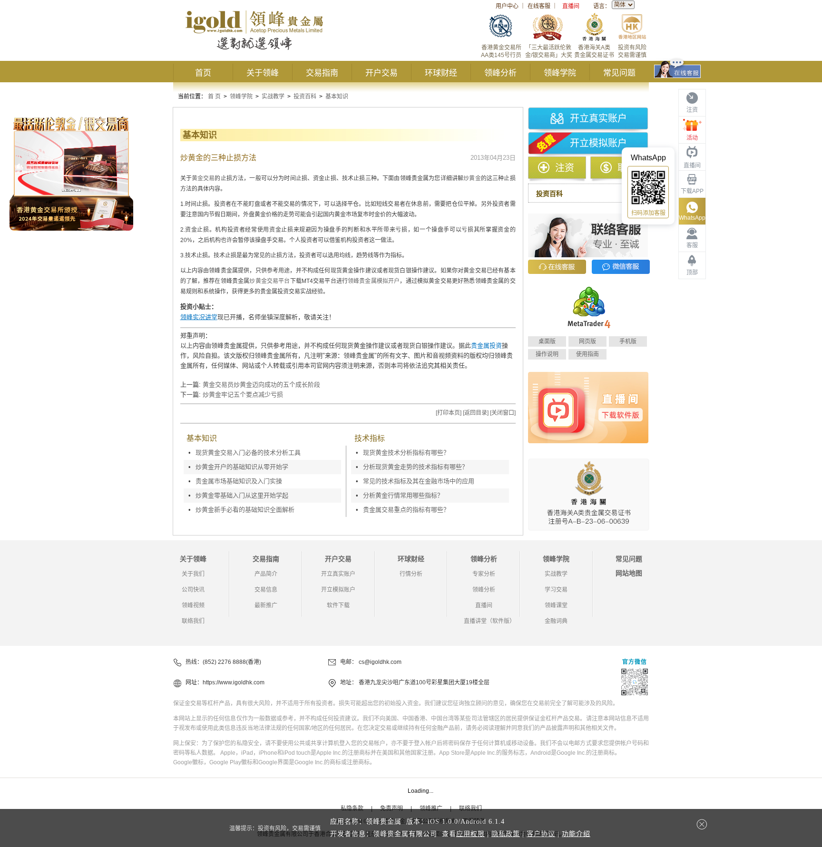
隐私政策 (505, 833)
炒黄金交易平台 (269, 281)
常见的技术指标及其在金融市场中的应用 (418, 481)
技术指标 (369, 438)
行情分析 (411, 574)
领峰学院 (560, 73)
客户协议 (541, 833)
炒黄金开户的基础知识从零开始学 (242, 466)
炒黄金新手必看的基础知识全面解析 (245, 509)
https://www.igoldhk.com (233, 682)
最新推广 (265, 605)
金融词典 (556, 621)
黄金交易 (203, 178)
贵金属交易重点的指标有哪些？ (406, 509)
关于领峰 (262, 73)
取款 (626, 168)
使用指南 (587, 354)
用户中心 (507, 6)
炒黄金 (471, 178)
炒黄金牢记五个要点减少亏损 (243, 394)
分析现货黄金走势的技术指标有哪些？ (415, 466)
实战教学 (273, 96)
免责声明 (391, 808)
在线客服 (539, 6)
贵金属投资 (486, 345)
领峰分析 (500, 73)
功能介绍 (576, 833)
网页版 (587, 341)
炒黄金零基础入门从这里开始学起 (242, 495)
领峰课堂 (556, 605)
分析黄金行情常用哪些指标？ (403, 495)
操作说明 (547, 354)
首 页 (214, 96)
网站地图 (629, 573)
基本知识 (336, 96)
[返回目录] (476, 412)
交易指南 (322, 73)
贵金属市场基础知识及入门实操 (239, 481)
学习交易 (556, 589)
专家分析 (483, 574)
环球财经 (441, 73)
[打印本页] (448, 412)
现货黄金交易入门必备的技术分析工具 (248, 452)
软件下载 (338, 605)
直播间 (570, 6)
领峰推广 (431, 808)
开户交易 (381, 73)
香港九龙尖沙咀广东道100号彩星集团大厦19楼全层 (424, 682)
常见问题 (619, 73)
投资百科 (305, 96)
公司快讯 (193, 589)
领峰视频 (193, 605)
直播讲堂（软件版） (489, 621)
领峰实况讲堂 (198, 317)
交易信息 (265, 589)
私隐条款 (352, 808)
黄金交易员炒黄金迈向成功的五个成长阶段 (261, 384)
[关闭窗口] (503, 412)
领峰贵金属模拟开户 (374, 281)
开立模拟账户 (598, 143)
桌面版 (547, 341)
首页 (203, 73)
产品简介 (265, 574)
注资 (564, 168)
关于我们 (193, 574)
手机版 (627, 341)
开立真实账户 (598, 118)
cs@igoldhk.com (380, 662)
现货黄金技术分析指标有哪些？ (406, 452)
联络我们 (193, 621)
